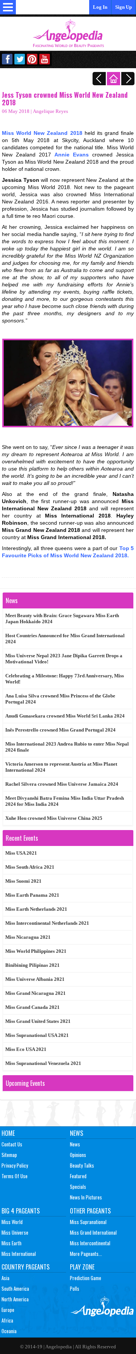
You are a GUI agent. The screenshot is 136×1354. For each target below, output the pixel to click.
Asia (5, 1278)
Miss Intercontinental (90, 1243)
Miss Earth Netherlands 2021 (36, 909)
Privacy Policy (15, 1165)
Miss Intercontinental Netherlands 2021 (47, 923)
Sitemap (9, 1155)
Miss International (19, 1253)
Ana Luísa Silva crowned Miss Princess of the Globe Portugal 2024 (60, 699)
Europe (8, 1309)
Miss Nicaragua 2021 (28, 937)
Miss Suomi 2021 (23, 881)
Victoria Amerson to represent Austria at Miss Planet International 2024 (61, 767)
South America (15, 1288)
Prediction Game (85, 1278)
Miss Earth (12, 1243)
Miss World (12, 1222)
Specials (78, 1186)
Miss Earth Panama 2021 (32, 895)
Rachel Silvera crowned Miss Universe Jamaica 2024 (61, 784)
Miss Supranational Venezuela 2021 (43, 1063)
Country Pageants (25, 1266)
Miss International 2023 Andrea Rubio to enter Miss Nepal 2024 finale (67, 747)
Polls (74, 1288)
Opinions (78, 1155)
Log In (100, 7)
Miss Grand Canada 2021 (32, 1007)
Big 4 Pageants (21, 1210)
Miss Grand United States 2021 (38, 1021)
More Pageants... (86, 1253)
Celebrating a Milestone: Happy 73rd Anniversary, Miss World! (64, 679)
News (76, 1133)
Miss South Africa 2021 (29, 867)
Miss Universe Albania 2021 (35, 979)
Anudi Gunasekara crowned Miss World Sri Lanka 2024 (65, 716)
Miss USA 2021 (21, 853)
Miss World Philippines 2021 (35, 951)
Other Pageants (90, 1210)
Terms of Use (15, 1176)
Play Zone (82, 1266)
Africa (7, 1320)
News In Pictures (86, 1197)
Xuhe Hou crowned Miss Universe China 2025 (53, 818)
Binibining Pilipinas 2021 (32, 965)
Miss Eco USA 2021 (25, 1049)
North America (15, 1299)
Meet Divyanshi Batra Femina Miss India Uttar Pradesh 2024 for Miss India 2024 (64, 801)
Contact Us (12, 1144)
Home (8, 1133)
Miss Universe (15, 1232)
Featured (78, 1176)
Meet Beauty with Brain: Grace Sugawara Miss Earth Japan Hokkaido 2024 (62, 618)
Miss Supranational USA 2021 (37, 1035)
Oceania (9, 1331)
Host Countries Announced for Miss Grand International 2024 (65, 638)
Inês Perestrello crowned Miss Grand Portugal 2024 (60, 730)
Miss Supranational (88, 1222)
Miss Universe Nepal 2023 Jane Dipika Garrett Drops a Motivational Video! (63, 658)
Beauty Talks (82, 1165)
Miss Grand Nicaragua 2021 (35, 993)
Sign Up (123, 7)
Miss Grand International (93, 1232)
